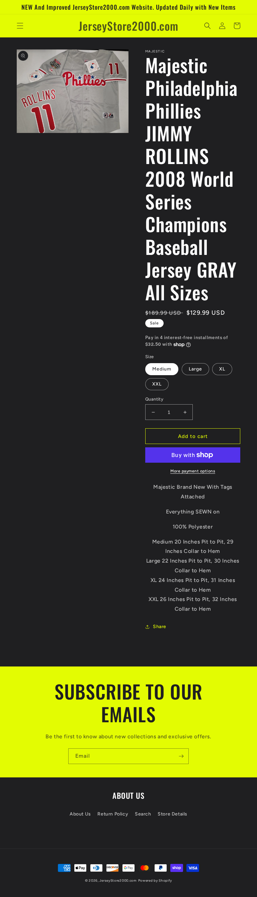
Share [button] (159, 626)
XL (222, 369)
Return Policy (112, 814)
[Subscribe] (181, 756)
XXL (157, 384)
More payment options (192, 471)
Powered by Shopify (155, 880)
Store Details (172, 814)
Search (143, 814)
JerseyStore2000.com (118, 880)
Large (195, 369)
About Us (80, 814)
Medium (161, 369)
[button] (20, 25)
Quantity (154, 399)
